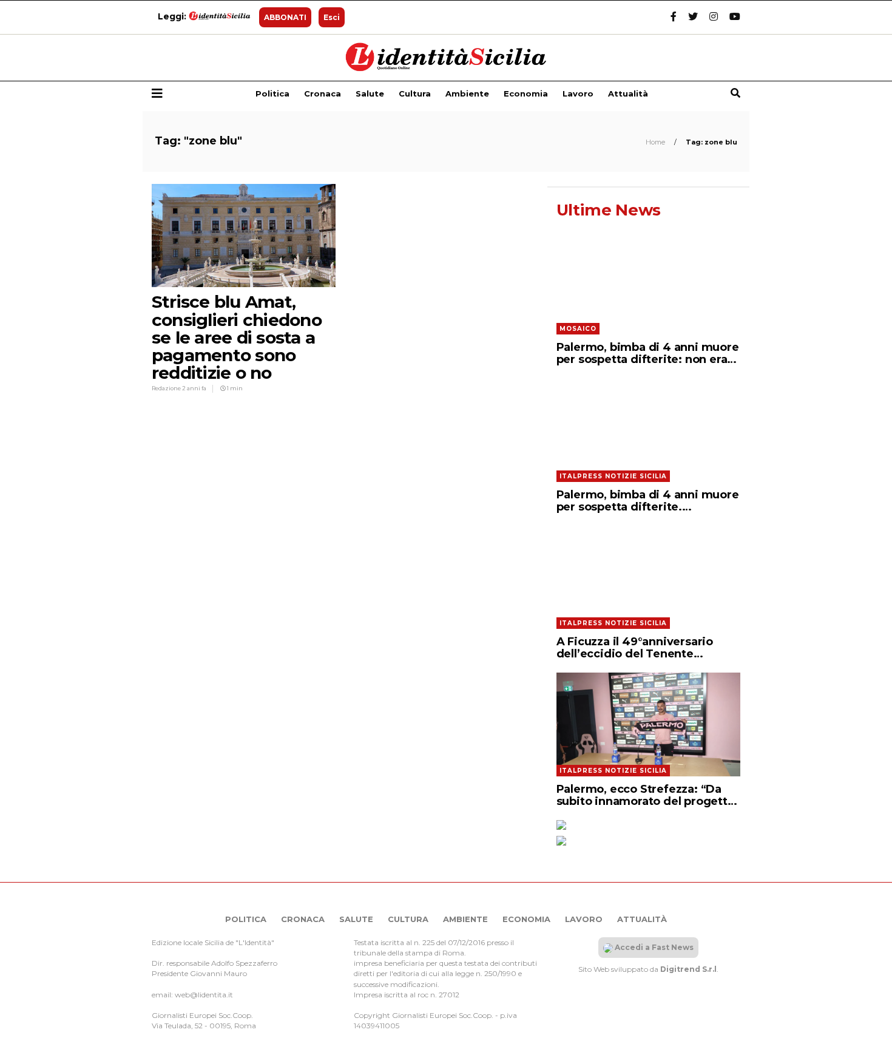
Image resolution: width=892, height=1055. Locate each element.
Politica (272, 93)
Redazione (167, 388)
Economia (526, 93)
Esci (331, 17)
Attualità (628, 93)
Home (656, 142)
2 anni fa (194, 388)
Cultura (415, 93)
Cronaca (322, 93)
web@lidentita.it (204, 994)
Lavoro (578, 93)
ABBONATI (285, 17)
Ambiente (467, 93)
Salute (370, 93)
